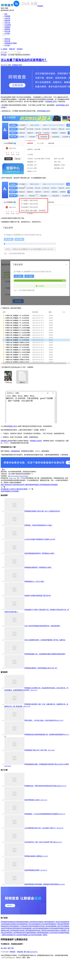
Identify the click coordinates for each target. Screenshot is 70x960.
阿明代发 (46, 930)
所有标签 (7, 39)
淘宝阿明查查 (22, 935)
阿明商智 (18, 933)
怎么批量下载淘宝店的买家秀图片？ (24, 60)
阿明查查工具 (50, 101)
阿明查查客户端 (33, 933)
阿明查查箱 (54, 484)
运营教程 (7, 27)
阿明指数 (17, 928)
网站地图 (20, 952)
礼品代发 (7, 18)
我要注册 (12, 49)
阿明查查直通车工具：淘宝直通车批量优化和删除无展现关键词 (44, 654)
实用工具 (7, 22)
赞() (3, 469)
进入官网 (4, 948)
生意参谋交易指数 (57, 933)
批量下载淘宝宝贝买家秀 (9, 484)
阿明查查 (7, 16)
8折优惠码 (7, 25)
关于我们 (7, 33)
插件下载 (11, 948)
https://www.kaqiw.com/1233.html (18, 476)
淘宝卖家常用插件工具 (8, 933)
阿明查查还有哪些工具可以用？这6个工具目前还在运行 (42, 511)
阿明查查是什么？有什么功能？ (34, 581)
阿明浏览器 (24, 933)
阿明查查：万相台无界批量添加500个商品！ (38, 525)
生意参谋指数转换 (63, 922)
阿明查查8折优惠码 (10, 43)
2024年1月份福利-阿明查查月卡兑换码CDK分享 (39, 539)
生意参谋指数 (53, 928)
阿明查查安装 (9, 928)
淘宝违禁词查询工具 (55, 930)
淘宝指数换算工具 (53, 926)
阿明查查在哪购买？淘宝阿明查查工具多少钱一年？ (41, 668)
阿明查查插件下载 (52, 922)
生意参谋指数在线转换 (8, 924)
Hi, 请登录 (4, 49)
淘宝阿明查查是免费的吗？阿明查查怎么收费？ (39, 553)
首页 (5, 14)
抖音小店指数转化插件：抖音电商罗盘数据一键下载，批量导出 (44, 640)
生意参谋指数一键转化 (40, 935)
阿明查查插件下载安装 (54, 924)
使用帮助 (7, 29)
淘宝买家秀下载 (22, 484)
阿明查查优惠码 (32, 930)
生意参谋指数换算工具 (27, 928)
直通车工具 (65, 930)
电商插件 (7, 20)
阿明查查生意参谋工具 (19, 930)
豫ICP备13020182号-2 (31, 952)
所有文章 (7, 31)
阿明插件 (40, 6)
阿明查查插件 (46, 484)
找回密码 (20, 49)
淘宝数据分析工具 (12, 935)
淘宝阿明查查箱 (33, 926)
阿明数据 (65, 924)
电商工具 (40, 930)
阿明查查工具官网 (36, 441)
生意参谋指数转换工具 (22, 924)
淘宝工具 (9, 930)
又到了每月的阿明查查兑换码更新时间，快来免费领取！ (42, 626)
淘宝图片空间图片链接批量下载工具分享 (37, 595)
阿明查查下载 (41, 922)
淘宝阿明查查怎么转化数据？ (10, 491)
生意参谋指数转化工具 (15, 926)
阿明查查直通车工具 (45, 933)
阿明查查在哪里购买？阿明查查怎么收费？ (38, 567)
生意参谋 (44, 924)
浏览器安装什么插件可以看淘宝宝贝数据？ (14, 489)
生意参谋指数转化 (36, 924)
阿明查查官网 (15, 451)
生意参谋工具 (43, 926)
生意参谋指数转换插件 (41, 928)
